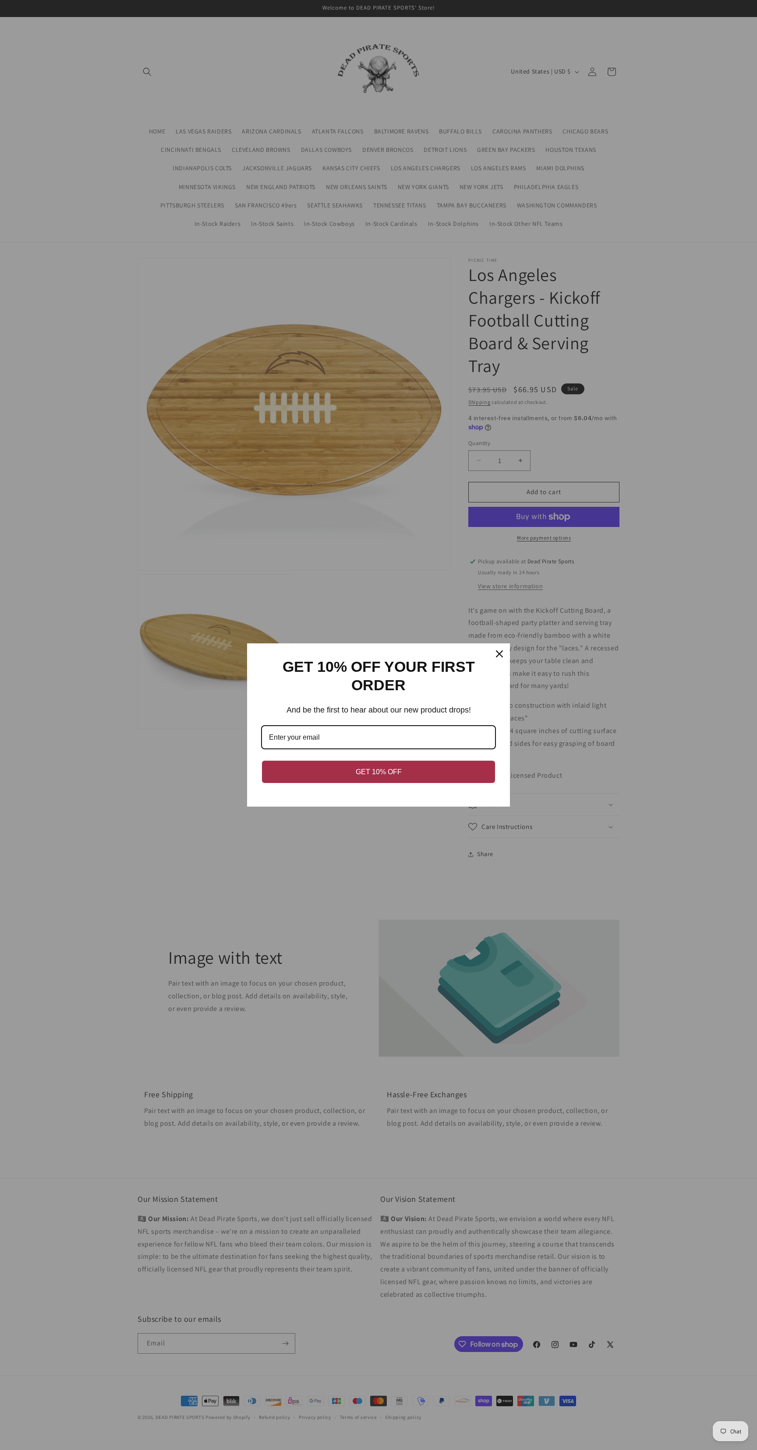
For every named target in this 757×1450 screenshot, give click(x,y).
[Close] (499, 653)
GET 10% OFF (379, 772)
